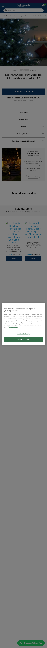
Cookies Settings (23, 334)
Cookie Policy (13, 328)
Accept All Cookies (23, 339)
